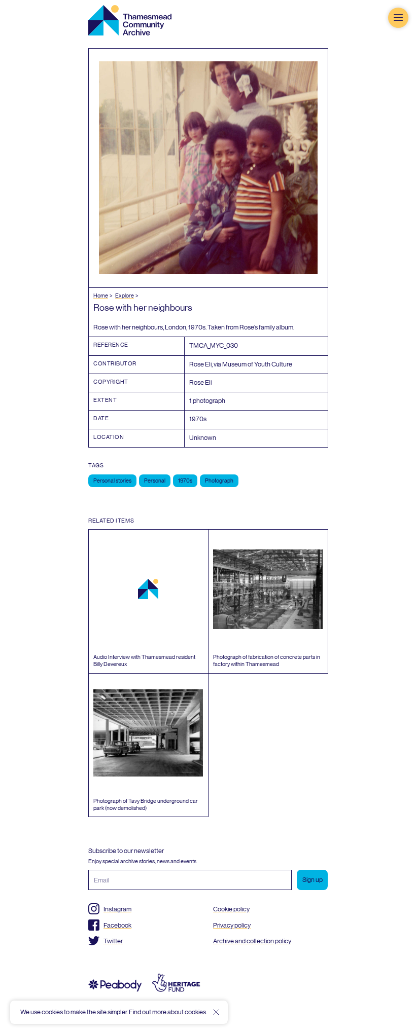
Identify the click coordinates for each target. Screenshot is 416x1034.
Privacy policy (232, 925)
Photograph (219, 480)
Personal (154, 480)
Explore (124, 295)
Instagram (117, 909)
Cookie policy (231, 909)
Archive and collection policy (252, 941)
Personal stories (112, 480)
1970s (185, 480)
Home (100, 295)
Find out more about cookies (167, 1012)
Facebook (117, 925)
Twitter (113, 941)
